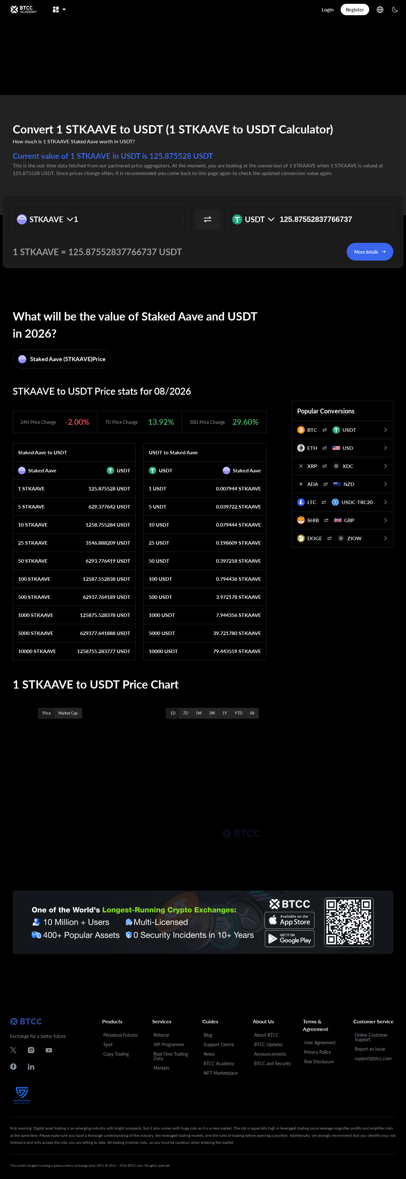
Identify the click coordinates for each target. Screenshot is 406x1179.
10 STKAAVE (33, 524)
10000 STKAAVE (37, 651)
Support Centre (219, 1044)
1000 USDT (162, 615)
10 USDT (159, 524)
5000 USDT (162, 633)
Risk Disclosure (319, 1061)
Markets (161, 1068)
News (209, 1054)
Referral (161, 1035)
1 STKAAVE (31, 488)
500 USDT (160, 597)
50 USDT (159, 561)
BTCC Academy (219, 1063)
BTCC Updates (268, 1044)
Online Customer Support (371, 1037)
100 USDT (160, 579)
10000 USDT (163, 651)
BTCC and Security (272, 1063)
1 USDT (158, 488)
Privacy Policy (317, 1052)
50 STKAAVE (33, 561)
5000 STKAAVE (35, 633)
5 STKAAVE (31, 506)
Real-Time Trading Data (171, 1056)
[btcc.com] (23, 9)
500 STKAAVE (34, 597)
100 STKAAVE (34, 579)
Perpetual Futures (120, 1035)
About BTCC (266, 1035)
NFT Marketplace (221, 1073)
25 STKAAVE (33, 543)
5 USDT (158, 506)
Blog (208, 1035)
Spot (108, 1044)
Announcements (270, 1054)
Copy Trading (116, 1054)
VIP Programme (169, 1044)
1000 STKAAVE (35, 615)
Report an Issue (370, 1049)
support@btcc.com (373, 1058)
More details (366, 252)
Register (355, 9)
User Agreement (320, 1042)
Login (328, 9)
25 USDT (159, 543)
